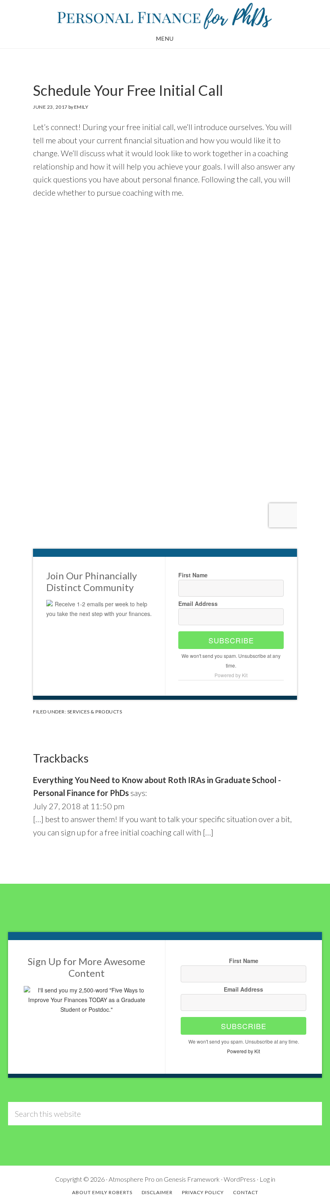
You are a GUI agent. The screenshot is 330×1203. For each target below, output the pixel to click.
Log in (267, 1179)
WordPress (240, 1179)
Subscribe (231, 640)
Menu (165, 38)
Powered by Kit (231, 675)
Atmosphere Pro (132, 1179)
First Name (193, 575)
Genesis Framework (192, 1179)
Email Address (198, 603)
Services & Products (94, 712)
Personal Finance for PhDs (165, 15)
